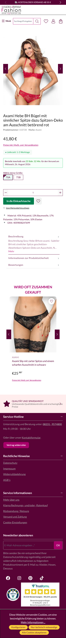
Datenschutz (10, 462)
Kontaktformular (31, 437)
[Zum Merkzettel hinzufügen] (38, 201)
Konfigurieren (18, 627)
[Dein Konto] (53, 21)
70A (8, 177)
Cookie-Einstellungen (15, 522)
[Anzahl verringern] (5, 192)
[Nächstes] (60, 69)
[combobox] (23, 21)
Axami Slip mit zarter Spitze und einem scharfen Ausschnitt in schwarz (33, 362)
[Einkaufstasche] (61, 21)
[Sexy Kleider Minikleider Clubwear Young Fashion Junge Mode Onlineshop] (29, 10)
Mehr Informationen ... (33, 622)
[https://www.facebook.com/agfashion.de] (8, 578)
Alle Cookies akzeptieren (34, 632)
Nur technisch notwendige (44, 627)
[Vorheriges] (5, 69)
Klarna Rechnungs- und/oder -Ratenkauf (25, 505)
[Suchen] (37, 21)
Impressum (9, 468)
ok (58, 545)
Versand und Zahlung (15, 516)
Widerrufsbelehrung (14, 474)
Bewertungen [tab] (15, 264)
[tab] (34, 244)
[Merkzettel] (46, 21)
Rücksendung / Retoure (16, 511)
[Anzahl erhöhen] (60, 192)
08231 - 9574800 (52, 424)
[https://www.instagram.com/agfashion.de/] (19, 578)
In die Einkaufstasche (19, 200)
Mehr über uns (11, 499)
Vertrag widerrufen (16, 445)
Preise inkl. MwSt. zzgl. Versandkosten (20, 145)
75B (18, 177)
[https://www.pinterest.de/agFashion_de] (30, 578)
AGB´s (6, 479)
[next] (57, 334)
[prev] (8, 334)
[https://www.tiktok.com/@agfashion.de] (41, 578)
